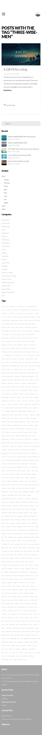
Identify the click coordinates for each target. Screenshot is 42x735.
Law (37, 394)
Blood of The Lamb (14, 324)
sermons (33, 621)
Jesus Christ (28, 387)
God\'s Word (6, 246)
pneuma (21, 593)
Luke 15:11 (25, 401)
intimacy (4, 568)
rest (18, 614)
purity (3, 603)
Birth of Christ (31, 320)
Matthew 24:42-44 (8, 408)
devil (3, 516)
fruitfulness (4, 544)
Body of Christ (23, 324)
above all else (27, 474)
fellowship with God (33, 530)
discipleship (20, 516)
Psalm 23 (8, 432)
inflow (26, 565)
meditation (15, 582)
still (37, 635)
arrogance (8, 481)
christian (37, 491)
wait (33, 652)
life (20, 579)
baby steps (34, 481)
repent (16, 610)
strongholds (13, 638)
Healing (4, 253)
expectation (19, 526)
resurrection (23, 614)
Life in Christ (25, 397)
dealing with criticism (7, 509)
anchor (22, 477)
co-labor (24, 495)
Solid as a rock (13, 446)
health (7, 554)
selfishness (24, 621)
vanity (13, 652)
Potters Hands (9, 422)
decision (28, 509)
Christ (18, 331)
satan (31, 617)
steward (33, 635)
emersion (18, 523)
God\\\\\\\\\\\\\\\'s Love (14, 366)
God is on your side (31, 355)
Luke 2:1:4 (4, 404)
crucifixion (31, 505)
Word (36, 470)
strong (18, 638)
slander (3, 628)
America (9, 317)
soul (19, 628)
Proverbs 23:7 (5, 429)
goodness (37, 544)
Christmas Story (6, 331)
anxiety (27, 477)
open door (9, 589)
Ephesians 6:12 (12, 345)
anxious (3, 481)
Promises (24, 425)
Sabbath (8, 443)
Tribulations (19, 467)
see (13, 621)
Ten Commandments (18, 453)
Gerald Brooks (7, 355)
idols (26, 561)
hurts (34, 558)
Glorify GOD (18, 355)
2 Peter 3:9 (12, 313)
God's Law (8, 359)
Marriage (5, 266)
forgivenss (26, 537)
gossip (3, 547)
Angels (25, 317)
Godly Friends (23, 366)
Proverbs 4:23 (29, 429)
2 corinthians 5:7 (30, 313)
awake (26, 481)
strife (8, 638)
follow (15, 537)
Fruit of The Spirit (26, 352)
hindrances (20, 554)
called (15, 491)
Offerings (4, 418)
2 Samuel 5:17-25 (20, 313)
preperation (25, 596)
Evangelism (20, 345)
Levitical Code (5, 397)
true (33, 645)
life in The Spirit (9, 579)
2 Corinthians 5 (35, 310)
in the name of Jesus (13, 565)
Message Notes (5, 415)
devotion (7, 516)
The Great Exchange (32, 457)
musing (23, 586)
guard (25, 551)
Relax (30, 436)
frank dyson (13, 540)
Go (12, 369)
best (23, 488)
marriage (4, 582)
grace (7, 547)
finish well (14, 533)
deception (22, 509)
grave (10, 547)
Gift (13, 355)
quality (12, 603)
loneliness (26, 579)
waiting (29, 652)
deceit (18, 509)
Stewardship (6, 289)
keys (36, 568)
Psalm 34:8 (14, 432)
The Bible (33, 453)
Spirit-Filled (23, 450)
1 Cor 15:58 (4, 306)
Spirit (28, 450)
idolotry (22, 561)
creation (26, 505)
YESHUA (17, 474)
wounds (20, 659)
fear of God (7, 530)
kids (2, 572)
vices (17, 652)
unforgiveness (32, 649)
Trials (14, 467)
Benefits (21, 320)
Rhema (34, 436)
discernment (13, 516)
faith (29, 526)
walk (6, 656)
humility (17, 558)
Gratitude (16, 369)
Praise (32, 422)
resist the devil (33, 610)
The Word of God (34, 460)
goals (32, 544)
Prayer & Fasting (7, 272)
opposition (14, 589)
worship (15, 659)
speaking (23, 628)
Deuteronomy (5, 338)
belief (21, 484)
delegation (33, 509)
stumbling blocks (25, 638)
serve (3, 624)
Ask (28, 317)
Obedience (32, 415)
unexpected (17, 649)
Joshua (7, 394)
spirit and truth (30, 628)
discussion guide (5, 519)
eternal (3, 526)
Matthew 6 (7, 411)
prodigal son (10, 600)
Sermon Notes (6, 279)
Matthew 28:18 (18, 408)
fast (2, 530)
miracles (4, 586)
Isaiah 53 (31, 380)
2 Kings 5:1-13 (5, 313)
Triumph (25, 467)
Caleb (12, 327)
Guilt (25, 369)
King (26, 394)
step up (22, 635)
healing (3, 554)
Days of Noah (31, 334)
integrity (37, 565)
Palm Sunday (14, 418)
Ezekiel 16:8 (33, 345)
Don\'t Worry (9, 341)
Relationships (24, 436)
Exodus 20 (26, 345)
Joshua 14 (30, 390)
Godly (29, 366)
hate (34, 551)
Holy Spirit (5, 256)
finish (24, 533)
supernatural (33, 638)
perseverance (7, 593)
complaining (35, 498)
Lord (8, 401)
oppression (21, 589)
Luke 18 (38, 401)
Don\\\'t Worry (17, 341)
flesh (37, 533)
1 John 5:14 (9, 310)
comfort (29, 495)
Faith (3, 230)
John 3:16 (13, 390)
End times (32, 341)
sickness (35, 624)
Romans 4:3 (29, 439)
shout (30, 624)
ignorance (31, 561)
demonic (21, 512)
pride (36, 596)
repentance (4, 610)
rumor (16, 617)
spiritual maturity (17, 631)
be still (17, 484)
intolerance (16, 568)
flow (3, 537)
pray (9, 596)
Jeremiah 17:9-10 (6, 387)
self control (18, 621)
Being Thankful (14, 320)
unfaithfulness (24, 649)
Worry (7, 474)
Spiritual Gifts (6, 286)
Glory (24, 355)
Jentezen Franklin (31, 383)
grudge (5, 551)
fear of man (13, 530)
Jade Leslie (4, 383)
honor (3, 558)
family (32, 526)
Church (23, 331)
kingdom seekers (33, 572)
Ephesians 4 (4, 345)
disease (12, 519)
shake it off (12, 624)
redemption (27, 603)
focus (6, 537)
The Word (4, 464)
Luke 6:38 (15, 404)
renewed (4, 607)
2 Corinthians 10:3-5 (25, 310)
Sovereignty (27, 446)
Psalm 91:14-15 (28, 432)
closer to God (18, 495)
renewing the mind (11, 607)
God (33, 366)
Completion (36, 331)
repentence (11, 610)
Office (8, 418)
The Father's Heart (11, 457)
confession (11, 502)
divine (29, 519)
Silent (34, 443)
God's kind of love (29, 359)
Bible (25, 320)
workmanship (5, 659)
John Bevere (24, 390)
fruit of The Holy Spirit (30, 540)
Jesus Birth (21, 387)
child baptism (26, 491)
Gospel (8, 369)
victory (21, 652)
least (32, 575)
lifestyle (16, 579)
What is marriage (21, 470)
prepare (20, 596)
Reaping (4, 436)
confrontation (30, 502)
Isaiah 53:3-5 (25, 380)
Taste (10, 453)
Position (3, 422)
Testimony (27, 453)
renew (35, 607)
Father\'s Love (26, 348)
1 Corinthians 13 (12, 306)
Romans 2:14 (21, 439)
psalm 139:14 (27, 600)
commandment (5, 498)
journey (22, 568)
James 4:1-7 (17, 383)
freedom (19, 540)
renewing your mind (22, 607)
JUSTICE (37, 380)
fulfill (12, 544)
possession (4, 596)
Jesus (3, 390)
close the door (10, 495)
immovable (4, 565)
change (20, 491)
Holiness (33, 373)
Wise (32, 470)
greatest (25, 547)
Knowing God (31, 394)
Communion (29, 331)
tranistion (23, 645)
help (15, 554)
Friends (10, 352)
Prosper (36, 425)
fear (27, 530)
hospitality (11, 558)
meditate (9, 582)
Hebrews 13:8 (22, 373)
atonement (15, 481)
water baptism (11, 656)
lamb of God (8, 575)
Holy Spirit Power (10, 376)
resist (9, 614)
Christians (34, 327)
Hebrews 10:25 (14, 373)
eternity (8, 526)
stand (12, 635)
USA (30, 467)
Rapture (35, 432)
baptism (8, 484)
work (10, 659)
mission (9, 586)
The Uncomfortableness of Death (13, 460)
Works (3, 474)
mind (28, 582)
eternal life (34, 523)
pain (37, 589)
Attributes (32, 317)
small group (9, 628)
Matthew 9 (14, 411)
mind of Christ (22, 582)
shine (17, 624)
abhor (21, 474)
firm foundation (31, 533)
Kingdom (21, 394)
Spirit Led (17, 450)
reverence (30, 614)
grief (29, 547)
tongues (18, 645)
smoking (15, 628)
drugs (6, 523)
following (10, 537)
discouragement (32, 516)
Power (28, 422)
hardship (30, 551)
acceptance (34, 474)
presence (31, 596)
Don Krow (25, 338)
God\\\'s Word (35, 362)
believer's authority (28, 484)
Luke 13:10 (13, 401)
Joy (11, 394)
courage (21, 505)
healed (37, 551)
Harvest (29, 369)
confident (23, 502)
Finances (4, 236)
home (28, 554)
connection (8, 505)
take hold (11, 642)
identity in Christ (11, 561)
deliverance (4, 512)
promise (21, 600)
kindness (6, 572)
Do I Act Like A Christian (16, 338)
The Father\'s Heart (21, 457)
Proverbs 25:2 (21, 429)
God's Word (6, 243)
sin (38, 624)
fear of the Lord (21, 530)
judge (33, 568)
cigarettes (4, 495)
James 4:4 (23, 383)
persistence (15, 593)
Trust (3, 296)
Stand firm (33, 450)
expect (25, 526)
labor (3, 575)
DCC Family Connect (15, 334)
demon (31, 512)
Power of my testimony (20, 422)
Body (29, 324)
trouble (28, 645)
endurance (24, 523)
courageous (15, 505)
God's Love (14, 359)
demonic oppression (13, 512)
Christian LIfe (27, 327)
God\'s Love (7, 362)
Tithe (18, 464)
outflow (26, 589)
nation (27, 586)
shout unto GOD (24, 624)
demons (26, 512)
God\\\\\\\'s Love (5, 366)
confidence (17, 502)
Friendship (4, 352)
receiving (21, 603)
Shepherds (25, 443)
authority (21, 481)
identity (18, 561)
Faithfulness (5, 233)
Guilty (21, 369)
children (32, 491)
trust (36, 645)
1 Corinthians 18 (22, 306)
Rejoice (13, 436)
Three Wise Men (11, 464)
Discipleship (5, 226)
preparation (14, 596)
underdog (10, 649)
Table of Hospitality (8, 292)
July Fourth (15, 394)
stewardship (27, 635)
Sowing (32, 446)
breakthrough (5, 491)
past (3, 593)
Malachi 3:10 (28, 404)
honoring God (34, 554)
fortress (7, 540)
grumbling (10, 551)
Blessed (7, 324)
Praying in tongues (16, 425)
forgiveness (20, 537)
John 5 (18, 390)
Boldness (33, 324)
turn (6, 649)
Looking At (35, 397)
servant (38, 621)
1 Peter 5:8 (16, 310)
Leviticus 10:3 (12, 397)
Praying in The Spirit (6, 425)
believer (9, 488)
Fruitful (33, 352)
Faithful (12, 348)
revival (35, 614)
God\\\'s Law (21, 362)
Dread (23, 341)
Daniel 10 (24, 334)
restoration (14, 614)
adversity (12, 477)
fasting (36, 526)
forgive (32, 537)
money (13, 586)
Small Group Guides (8, 282)
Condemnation (5, 334)
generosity (17, 544)
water (17, 656)
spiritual (33, 631)
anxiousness (33, 477)
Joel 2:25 (7, 390)
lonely (31, 579)
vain (10, 652)
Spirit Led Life (11, 450)
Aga (5, 317)
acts (2, 477)
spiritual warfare (26, 631)
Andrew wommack (17, 317)
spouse (38, 631)
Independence (17, 380)
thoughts (35, 642)
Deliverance (6, 220)
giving (28, 544)
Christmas (13, 331)
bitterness (27, 488)
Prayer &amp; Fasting (9, 276)
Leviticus (19, 397)
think (30, 642)
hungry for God (29, 558)
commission (13, 498)
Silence (30, 443)
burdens (11, 491)
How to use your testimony (27, 376)
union (3, 652)
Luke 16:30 (32, 401)
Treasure (9, 467)
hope (7, 558)
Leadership (5, 263)
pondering (26, 593)
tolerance (13, 645)
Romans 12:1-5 (13, 439)
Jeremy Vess (15, 387)
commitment (20, 498)
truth (3, 649)
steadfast (17, 635)
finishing (20, 533)
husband (4, 561)
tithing (8, 645)
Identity (4, 259)
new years (32, 586)
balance (3, 484)
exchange (13, 526)
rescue (20, 610)
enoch (29, 523)
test (15, 642)
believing (18, 488)
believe (13, 488)
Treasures (4, 467)
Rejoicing (18, 436)
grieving (33, 547)
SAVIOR (4, 443)
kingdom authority (14, 572)
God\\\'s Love (28, 362)
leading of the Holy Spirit (24, 575)
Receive (8, 436)
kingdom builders (24, 572)
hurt (38, 558)
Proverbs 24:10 (13, 429)
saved (6, 621)
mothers (18, 586)
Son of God (20, 446)
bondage (33, 488)
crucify (36, 505)
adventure (6, 477)
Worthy (12, 474)
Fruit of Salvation (17, 352)
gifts (22, 544)
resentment (26, 610)
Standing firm (5, 453)
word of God (31, 656)
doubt (3, 523)
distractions (17, 519)
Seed (12, 443)
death (14, 509)
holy (25, 554)
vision (25, 652)
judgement (28, 568)
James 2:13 (10, 383)
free (24, 540)
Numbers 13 (26, 415)
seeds (10, 621)
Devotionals (6, 223)
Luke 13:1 (19, 401)
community (28, 498)
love (35, 579)
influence (31, 565)
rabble (16, 603)
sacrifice (21, 617)
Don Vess (31, 338)
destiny (35, 512)
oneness (4, 589)
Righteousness (5, 439)
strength (4, 638)
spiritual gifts (8, 631)
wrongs (24, 659)
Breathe (4, 327)
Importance (10, 380)
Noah (15, 415)
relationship (34, 603)
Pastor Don (21, 418)
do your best (35, 519)
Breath (8, 327)
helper (11, 554)
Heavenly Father (6, 373)
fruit (9, 544)
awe (30, 481)
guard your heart (18, 551)
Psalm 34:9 (20, 432)
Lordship (4, 401)
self (29, 621)
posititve (32, 593)
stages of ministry (6, 635)
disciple (25, 516)
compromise (5, 502)
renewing (30, 607)
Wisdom (28, 470)
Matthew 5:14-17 (27, 408)
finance (9, 533)
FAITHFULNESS (6, 348)
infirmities (21, 565)
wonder (25, 656)
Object (38, 415)
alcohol (17, 477)
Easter (27, 341)
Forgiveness (5, 240)
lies (35, 575)
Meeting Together (22, 411)
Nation (11, 415)
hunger (22, 558)
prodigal (16, 600)
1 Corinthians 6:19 (31, 306)
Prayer (36, 422)
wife (21, 656)
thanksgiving (20, 642)
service (7, 624)
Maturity (4, 269)
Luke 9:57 (21, 404)
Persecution (33, 418)
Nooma (20, 415)
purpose (7, 603)
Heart (33, 369)
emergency (12, 523)
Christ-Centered (19, 327)
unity (6, 652)
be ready (13, 484)
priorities (4, 600)
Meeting (29, 411)
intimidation (10, 568)
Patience (27, 418)
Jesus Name (35, 387)
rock (6, 617)
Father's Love (18, 348)
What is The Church (11, 470)
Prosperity (30, 425)
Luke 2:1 (10, 404)
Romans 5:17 (36, 439)
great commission (17, 547)
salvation (26, 617)
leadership (14, 575)
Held (28, 373)
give (25, 544)
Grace (4, 249)
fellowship (4, 533)
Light (31, 397)
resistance (4, 614)
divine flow (24, 519)
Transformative (33, 464)
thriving (3, 645)
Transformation (24, 464)
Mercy (34, 411)
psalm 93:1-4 (35, 600)
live (22, 579)
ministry (33, 582)
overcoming (32, 589)
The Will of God (25, 460)
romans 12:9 (11, 617)
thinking (26, 642)
